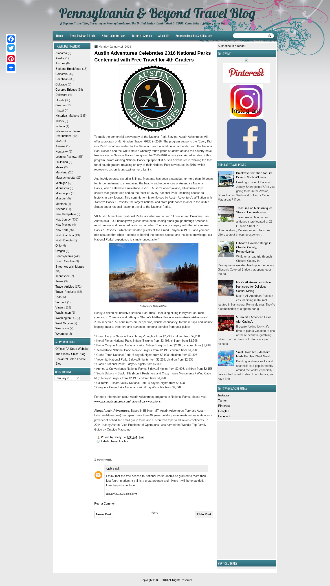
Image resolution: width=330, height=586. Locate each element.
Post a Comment (105, 503)
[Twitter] (11, 48)
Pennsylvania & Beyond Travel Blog (157, 13)
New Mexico (63, 224)
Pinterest (224, 405)
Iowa (58, 141)
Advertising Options (113, 35)
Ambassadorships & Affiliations (194, 35)
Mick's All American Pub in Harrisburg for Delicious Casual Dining (253, 287)
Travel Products (65, 291)
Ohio (58, 245)
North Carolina (64, 235)
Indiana (60, 126)
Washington (63, 312)
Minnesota (62, 188)
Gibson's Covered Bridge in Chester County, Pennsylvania (253, 247)
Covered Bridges (66, 89)
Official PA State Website (71, 348)
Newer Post (103, 514)
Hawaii (59, 110)
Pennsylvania (64, 256)
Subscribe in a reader (231, 46)
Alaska (59, 58)
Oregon (60, 251)
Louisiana (61, 162)
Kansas (60, 146)
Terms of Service (142, 35)
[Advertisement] (231, 489)
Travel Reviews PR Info (82, 35)
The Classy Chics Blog (70, 354)
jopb (109, 468)
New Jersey (63, 219)
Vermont (60, 302)
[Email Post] (141, 437)
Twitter (222, 400)
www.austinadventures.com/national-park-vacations (127, 401)
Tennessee (62, 276)
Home (59, 35)
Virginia (60, 307)
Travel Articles (119, 441)
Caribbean (61, 79)
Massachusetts (65, 177)
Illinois (59, 121)
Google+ (223, 411)
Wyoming (61, 333)
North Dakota (64, 240)
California (61, 74)
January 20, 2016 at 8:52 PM (121, 493)
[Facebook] (11, 39)
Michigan (61, 183)
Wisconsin (62, 328)
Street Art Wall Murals (69, 266)
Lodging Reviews (66, 156)
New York (61, 230)
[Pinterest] (11, 58)
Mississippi (62, 193)
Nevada (60, 209)
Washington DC (65, 318)
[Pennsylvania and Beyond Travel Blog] (246, 81)
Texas (59, 281)
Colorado (61, 84)
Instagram (224, 395)
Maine (59, 167)
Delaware (61, 94)
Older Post (204, 514)
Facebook (224, 416)
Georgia (60, 105)
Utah (58, 297)
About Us (163, 35)
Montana (61, 204)
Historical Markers (67, 115)
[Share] (11, 67)
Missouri (60, 198)
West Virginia (64, 323)
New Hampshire (65, 214)
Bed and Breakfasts (68, 68)
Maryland (61, 172)
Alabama (61, 53)
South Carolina (65, 261)
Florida (59, 100)
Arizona (60, 63)
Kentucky (61, 151)
